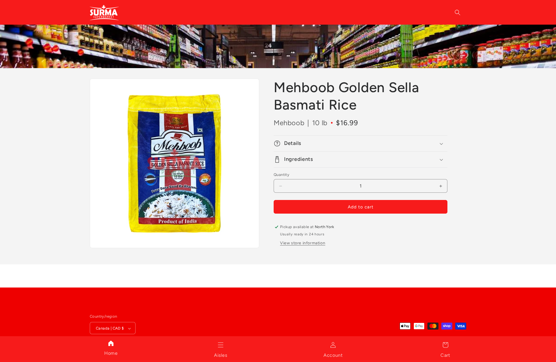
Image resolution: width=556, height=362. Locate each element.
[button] (220, 345)
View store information (302, 243)
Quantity (281, 174)
